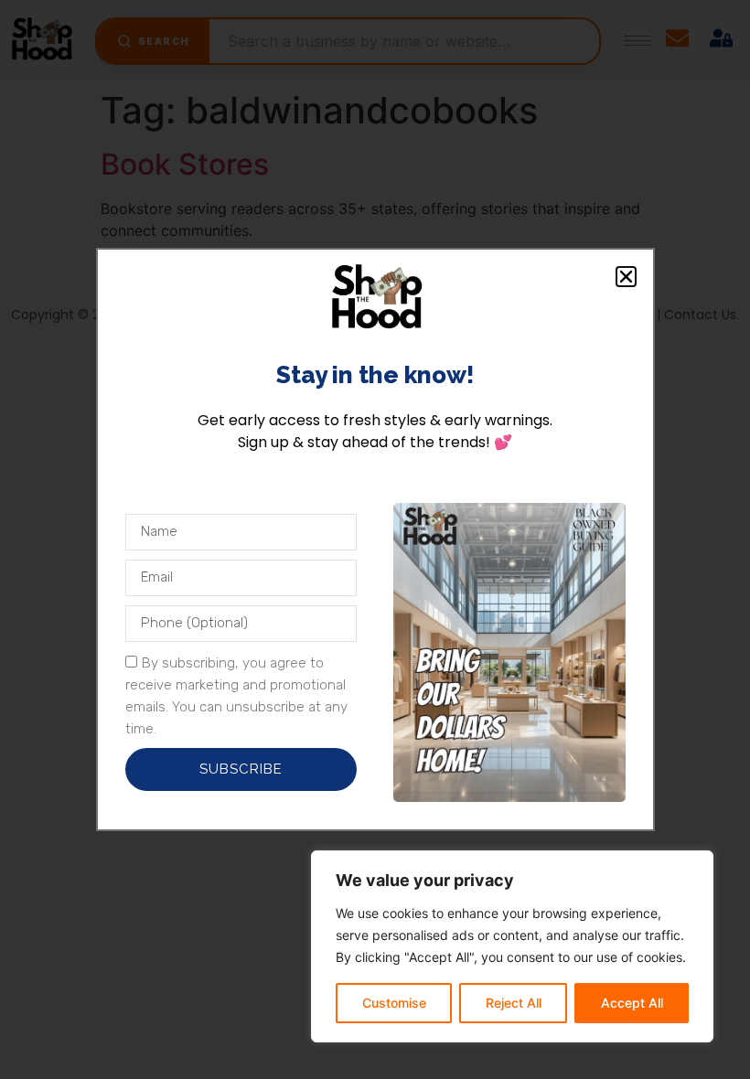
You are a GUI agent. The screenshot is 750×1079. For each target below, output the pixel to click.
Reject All (513, 1002)
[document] (375, 539)
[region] (512, 946)
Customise (394, 1002)
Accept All (632, 1002)
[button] (626, 276)
